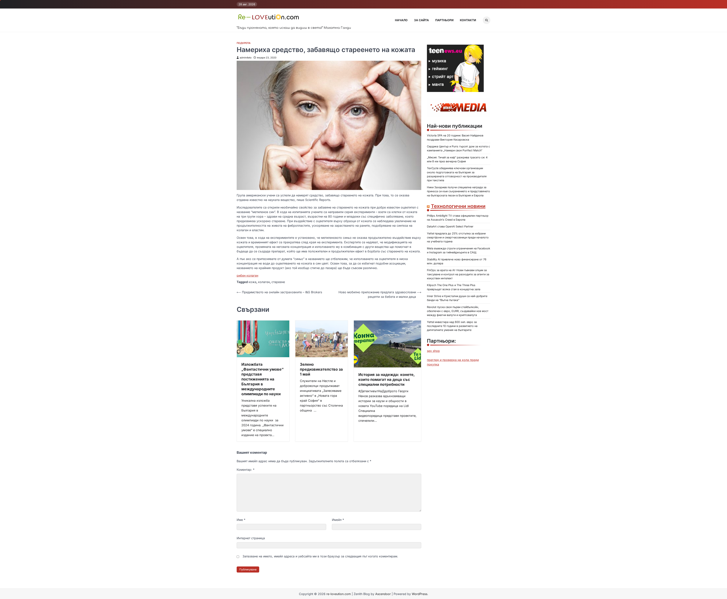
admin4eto (246, 57)
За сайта (421, 20)
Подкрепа (243, 43)
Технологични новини (458, 206)
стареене (278, 282)
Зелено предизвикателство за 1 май (321, 369)
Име (241, 520)
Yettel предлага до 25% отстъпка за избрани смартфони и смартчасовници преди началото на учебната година (458, 237)
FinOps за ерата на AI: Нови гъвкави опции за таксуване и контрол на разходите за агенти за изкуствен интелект (458, 274)
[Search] (486, 20)
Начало (401, 20)
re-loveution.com (338, 594)
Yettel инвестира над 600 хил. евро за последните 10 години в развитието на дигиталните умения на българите (452, 326)
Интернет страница (251, 538)
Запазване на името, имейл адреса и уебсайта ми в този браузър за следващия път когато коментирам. (320, 556)
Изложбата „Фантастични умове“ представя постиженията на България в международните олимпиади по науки (262, 379)
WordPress (419, 594)
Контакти (468, 20)
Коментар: (245, 469)
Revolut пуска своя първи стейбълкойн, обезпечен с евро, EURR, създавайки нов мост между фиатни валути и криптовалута (457, 311)
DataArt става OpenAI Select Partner (450, 226)
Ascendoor (383, 594)
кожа (252, 282)
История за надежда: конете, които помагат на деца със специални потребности (386, 379)
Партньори (444, 20)
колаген (264, 282)
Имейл (338, 520)
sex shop (433, 351)
